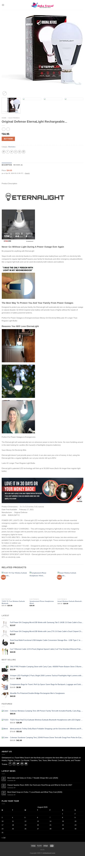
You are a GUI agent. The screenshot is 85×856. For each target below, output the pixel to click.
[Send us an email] (22, 764)
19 (25, 825)
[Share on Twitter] (12, 152)
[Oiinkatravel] (42, 5)
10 (2, 821)
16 (75, 821)
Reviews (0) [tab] (18, 165)
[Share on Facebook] (8, 152)
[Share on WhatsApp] (4, 152)
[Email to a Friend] (15, 152)
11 (13, 821)
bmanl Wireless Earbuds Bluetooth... (70, 601)
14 (50, 821)
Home (4, 118)
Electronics (14, 118)
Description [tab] (7, 165)
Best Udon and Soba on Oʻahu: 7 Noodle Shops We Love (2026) (32, 778)
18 (13, 825)
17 (2, 825)
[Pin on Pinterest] (19, 152)
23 (75, 825)
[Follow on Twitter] (18, 764)
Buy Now (8, 139)
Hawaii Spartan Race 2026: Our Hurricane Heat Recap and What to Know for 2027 (39, 785)
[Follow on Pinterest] (26, 764)
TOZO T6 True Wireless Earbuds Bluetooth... (13, 602)
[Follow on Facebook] (10, 764)
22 (63, 825)
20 (38, 825)
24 (2, 829)
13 (38, 821)
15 (63, 821)
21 (50, 825)
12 (25, 821)
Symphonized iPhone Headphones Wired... (42, 602)
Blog (42, 849)
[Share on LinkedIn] (23, 152)
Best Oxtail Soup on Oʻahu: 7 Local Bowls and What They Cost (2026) (34, 792)
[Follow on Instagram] (14, 764)
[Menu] (3, 5)
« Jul (3, 838)
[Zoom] (4, 93)
